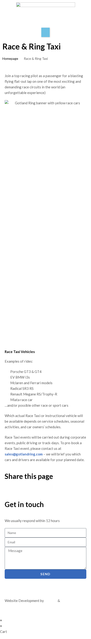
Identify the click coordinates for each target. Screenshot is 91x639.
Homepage (10, 58)
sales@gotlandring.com (24, 454)
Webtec (67, 600)
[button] (45, 32)
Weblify (51, 600)
